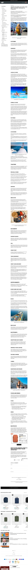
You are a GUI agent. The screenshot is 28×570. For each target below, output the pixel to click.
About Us (13, 550)
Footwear (3, 12)
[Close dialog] (0, 566)
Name (11, 464)
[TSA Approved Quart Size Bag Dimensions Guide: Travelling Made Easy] (5, 534)
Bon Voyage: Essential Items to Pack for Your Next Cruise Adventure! (4, 45)
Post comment (19, 479)
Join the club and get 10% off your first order (14, 555)
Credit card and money (5, 24)
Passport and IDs (4, 20)
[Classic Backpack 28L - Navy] (3, 507)
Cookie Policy (18, 567)
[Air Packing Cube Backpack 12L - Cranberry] (16, 507)
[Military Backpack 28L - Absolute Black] (26, 507)
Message (12, 471)
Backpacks (2, 43)
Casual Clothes (4, 10)
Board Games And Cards (4, 27)
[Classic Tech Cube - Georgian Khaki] (26, 526)
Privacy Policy (25, 481)
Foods (3, 41)
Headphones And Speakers (4, 38)
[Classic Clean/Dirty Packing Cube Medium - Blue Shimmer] (5, 526)
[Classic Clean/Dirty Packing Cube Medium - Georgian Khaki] (4, 526)
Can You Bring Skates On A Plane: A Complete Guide (18, 544)
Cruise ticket (4, 22)
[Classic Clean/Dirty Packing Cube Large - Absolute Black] (16, 526)
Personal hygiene (4, 15)
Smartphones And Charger (4, 32)
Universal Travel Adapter (4, 34)
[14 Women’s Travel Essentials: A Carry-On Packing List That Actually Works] (5, 540)
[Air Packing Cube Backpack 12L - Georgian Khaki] (18, 507)
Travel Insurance (4, 23)
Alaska (12, 12)
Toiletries (2, 14)
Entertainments (3, 25)
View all (25, 492)
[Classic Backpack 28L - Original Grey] (5, 507)
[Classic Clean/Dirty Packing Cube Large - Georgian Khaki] (15, 526)
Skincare (3, 16)
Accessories (3, 13)
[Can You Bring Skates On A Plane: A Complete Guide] (5, 545)
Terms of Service (19, 482)
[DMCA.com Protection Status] (14, 566)
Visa (2, 21)
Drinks (3, 42)
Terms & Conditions (10, 567)
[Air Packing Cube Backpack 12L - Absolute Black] (17, 507)
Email (12, 468)
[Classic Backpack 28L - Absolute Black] (4, 507)
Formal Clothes (4, 11)
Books (3, 28)
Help (14, 552)
